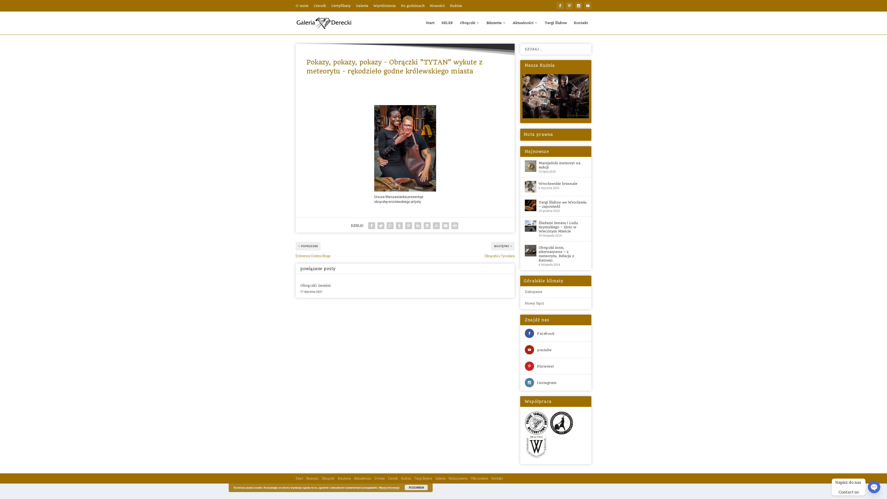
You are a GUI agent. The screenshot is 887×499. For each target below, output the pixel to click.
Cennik (320, 6)
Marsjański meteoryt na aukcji (559, 165)
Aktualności (523, 23)
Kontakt (581, 23)
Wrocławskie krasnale (558, 184)
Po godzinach (413, 6)
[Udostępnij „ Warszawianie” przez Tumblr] (399, 225)
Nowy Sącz (534, 303)
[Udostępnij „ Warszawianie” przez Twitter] (381, 225)
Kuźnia (456, 6)
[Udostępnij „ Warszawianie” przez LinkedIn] (417, 225)
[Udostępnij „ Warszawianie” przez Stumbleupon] (436, 225)
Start (430, 23)
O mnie (302, 6)
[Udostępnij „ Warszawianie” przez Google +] (390, 225)
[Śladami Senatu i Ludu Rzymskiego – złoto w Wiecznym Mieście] (530, 226)
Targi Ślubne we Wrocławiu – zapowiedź (562, 204)
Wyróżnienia (385, 6)
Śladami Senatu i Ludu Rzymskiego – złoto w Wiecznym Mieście (558, 227)
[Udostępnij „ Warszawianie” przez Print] (454, 225)
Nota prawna (537, 134)
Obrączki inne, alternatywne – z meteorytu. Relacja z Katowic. (556, 254)
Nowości (437, 6)
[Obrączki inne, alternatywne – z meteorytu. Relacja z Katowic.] (530, 250)
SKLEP (447, 23)
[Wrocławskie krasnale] (530, 186)
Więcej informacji (389, 487)
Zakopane (533, 292)
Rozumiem (416, 487)
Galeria (362, 6)
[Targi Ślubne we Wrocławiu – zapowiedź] (530, 205)
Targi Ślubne (556, 23)
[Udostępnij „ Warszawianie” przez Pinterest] (408, 225)
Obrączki (467, 23)
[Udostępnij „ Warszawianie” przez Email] (445, 225)
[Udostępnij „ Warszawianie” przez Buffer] (427, 225)
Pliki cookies (479, 478)
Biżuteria (493, 23)
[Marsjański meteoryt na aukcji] (530, 166)
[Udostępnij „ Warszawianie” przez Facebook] (371, 225)
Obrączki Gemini (315, 285)
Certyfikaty (341, 6)
